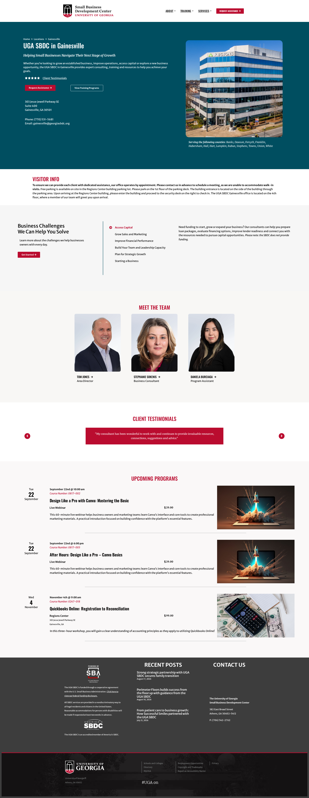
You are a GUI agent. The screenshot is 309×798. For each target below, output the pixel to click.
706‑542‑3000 (72, 788)
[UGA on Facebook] (162, 784)
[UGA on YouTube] (180, 784)
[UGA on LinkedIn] (185, 784)
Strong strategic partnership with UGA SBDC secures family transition (163, 676)
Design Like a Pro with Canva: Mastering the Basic (89, 502)
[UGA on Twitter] (168, 784)
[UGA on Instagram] (174, 784)
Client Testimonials (55, 78)
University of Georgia (89, 769)
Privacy (215, 765)
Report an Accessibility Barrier (192, 773)
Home (26, 39)
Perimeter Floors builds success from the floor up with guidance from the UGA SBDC (162, 695)
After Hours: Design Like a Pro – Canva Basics (86, 556)
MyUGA (147, 773)
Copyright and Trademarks (190, 769)
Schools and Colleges (153, 765)
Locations (39, 39)
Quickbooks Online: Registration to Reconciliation (89, 610)
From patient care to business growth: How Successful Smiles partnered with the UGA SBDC (163, 715)
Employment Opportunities (190, 765)
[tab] (141, 226)
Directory (148, 769)
